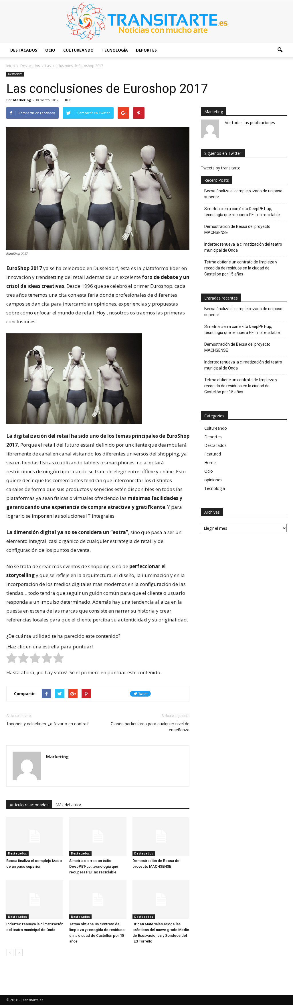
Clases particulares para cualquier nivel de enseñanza (150, 726)
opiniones (213, 479)
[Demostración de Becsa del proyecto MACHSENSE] (160, 836)
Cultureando (78, 50)
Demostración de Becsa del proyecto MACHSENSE (237, 229)
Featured (212, 454)
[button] (280, 50)
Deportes (146, 50)
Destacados (23, 50)
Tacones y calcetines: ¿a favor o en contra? (47, 723)
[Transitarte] (146, 21)
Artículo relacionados (29, 804)
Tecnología (115, 50)
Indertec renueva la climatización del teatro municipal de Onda (243, 247)
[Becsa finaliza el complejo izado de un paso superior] (34, 836)
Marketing (22, 100)
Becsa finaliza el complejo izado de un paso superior (243, 194)
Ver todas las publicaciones (250, 122)
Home (210, 462)
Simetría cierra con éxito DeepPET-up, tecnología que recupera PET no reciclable (93, 866)
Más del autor (68, 804)
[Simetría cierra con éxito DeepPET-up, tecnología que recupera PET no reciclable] (97, 836)
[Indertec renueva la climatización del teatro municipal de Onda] (34, 899)
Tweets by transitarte (220, 168)
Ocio (50, 50)
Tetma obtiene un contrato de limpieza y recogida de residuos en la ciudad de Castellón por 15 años (240, 268)
